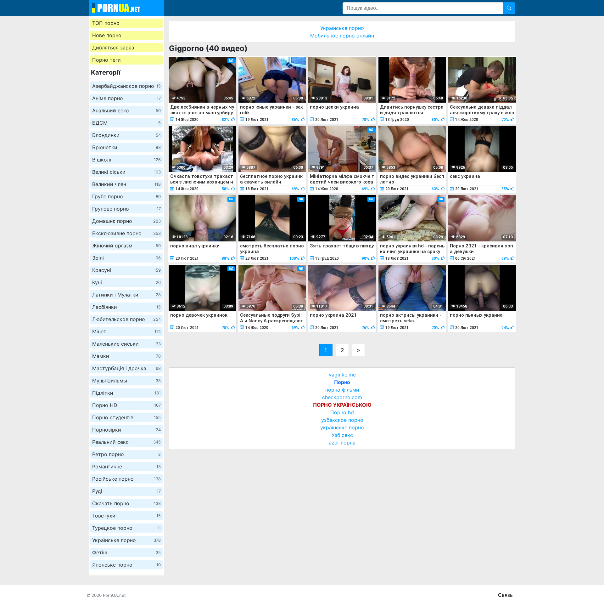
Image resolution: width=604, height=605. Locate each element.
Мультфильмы (126, 380)
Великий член (126, 184)
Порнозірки (126, 430)
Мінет (126, 331)
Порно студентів (126, 417)
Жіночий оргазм (126, 245)
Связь (505, 595)
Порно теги (106, 60)
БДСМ (126, 123)
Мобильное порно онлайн (342, 35)
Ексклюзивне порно (126, 233)
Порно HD (126, 405)
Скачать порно (126, 503)
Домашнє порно (126, 221)
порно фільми (342, 390)
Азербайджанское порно (126, 86)
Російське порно (126, 479)
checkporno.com (342, 397)
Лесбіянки (126, 307)
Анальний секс (126, 110)
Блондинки (126, 135)
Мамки (126, 356)
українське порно (342, 427)
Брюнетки (126, 147)
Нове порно (106, 35)
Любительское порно (126, 319)
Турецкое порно (126, 528)
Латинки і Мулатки (126, 294)
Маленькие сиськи (126, 344)
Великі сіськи (126, 172)
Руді (126, 491)
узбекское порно (342, 420)
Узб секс (342, 435)
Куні (126, 282)
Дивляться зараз (113, 47)
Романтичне (126, 466)
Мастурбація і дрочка (126, 368)
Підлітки (126, 393)
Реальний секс (126, 442)
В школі (126, 159)
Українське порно (126, 540)
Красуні (126, 270)
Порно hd (342, 412)
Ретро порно (126, 454)
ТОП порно (106, 23)
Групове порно (126, 209)
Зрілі (126, 258)
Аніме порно (126, 98)
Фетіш (126, 552)
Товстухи (126, 515)
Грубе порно (126, 196)
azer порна (342, 442)
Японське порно (126, 565)
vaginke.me (342, 374)
